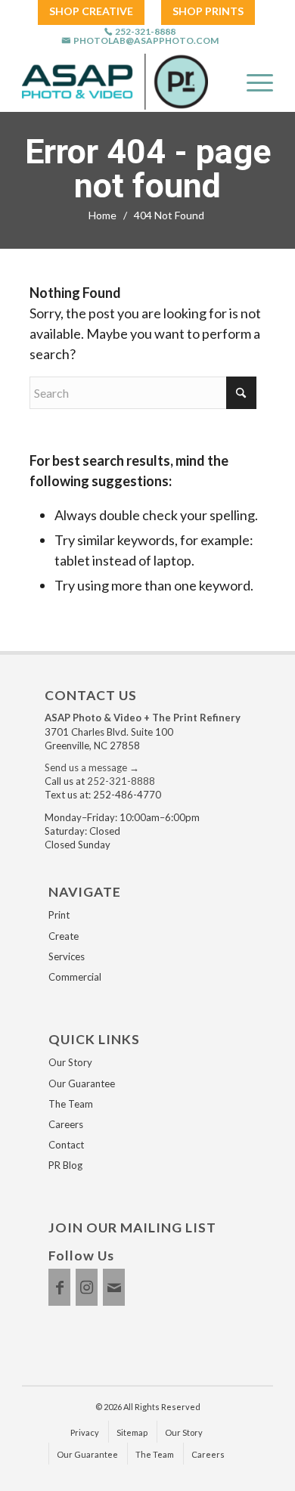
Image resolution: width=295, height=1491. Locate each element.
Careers (65, 1124)
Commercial (74, 977)
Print (59, 915)
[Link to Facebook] (59, 1287)
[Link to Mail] (114, 1287)
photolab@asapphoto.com (146, 40)
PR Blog (65, 1165)
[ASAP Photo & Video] (115, 81)
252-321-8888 (145, 31)
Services (66, 956)
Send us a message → (92, 767)
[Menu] (252, 81)
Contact (66, 1145)
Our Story (70, 1062)
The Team (70, 1104)
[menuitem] (91, 11)
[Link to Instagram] (87, 1287)
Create (63, 936)
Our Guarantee (81, 1083)
